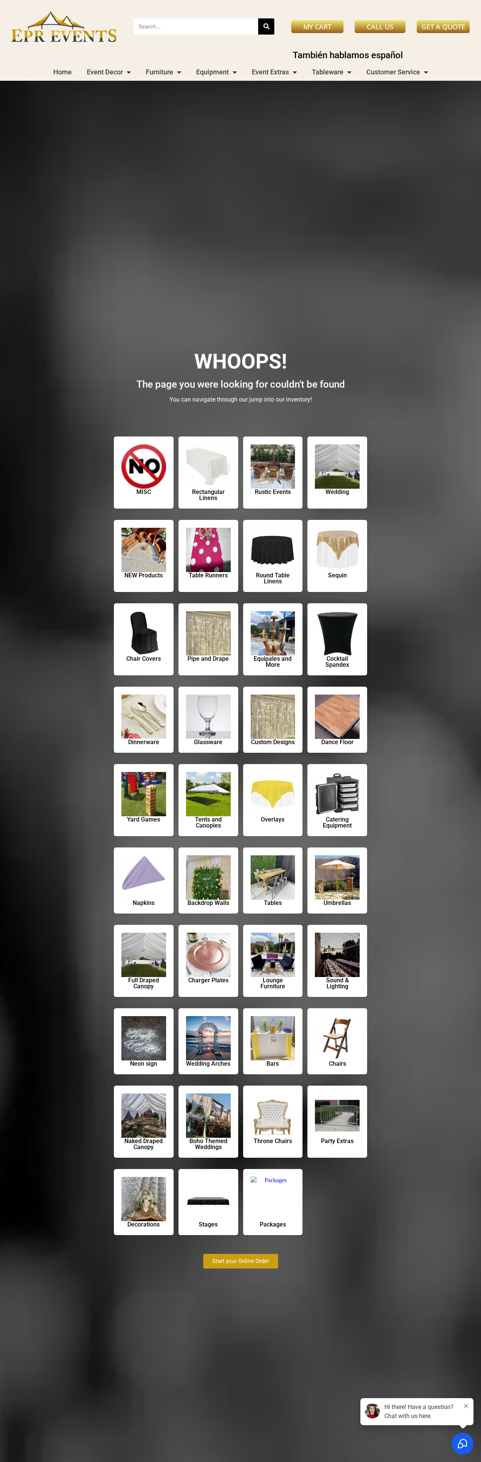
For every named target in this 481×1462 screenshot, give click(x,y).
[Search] (266, 26)
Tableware (327, 72)
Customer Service (393, 72)
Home (62, 72)
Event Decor (105, 72)
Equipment (212, 72)
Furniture (159, 72)
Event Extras (270, 72)
